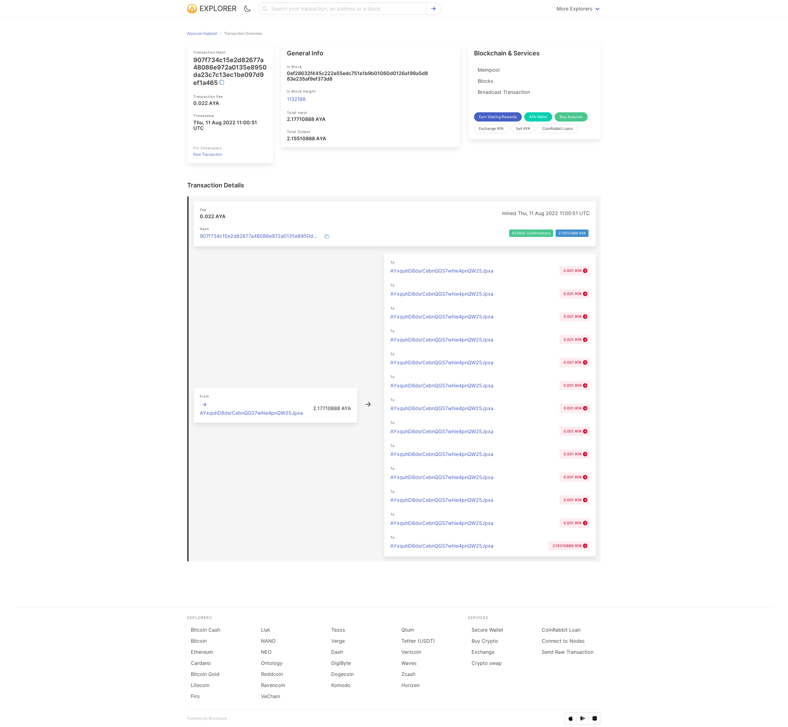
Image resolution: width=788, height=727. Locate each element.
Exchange (483, 652)
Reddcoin (272, 674)
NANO (268, 641)
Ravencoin (273, 685)
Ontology (272, 663)
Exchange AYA (491, 128)
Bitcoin (199, 641)
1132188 (296, 99)
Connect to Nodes (563, 641)
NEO (266, 652)
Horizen (410, 685)
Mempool (489, 70)
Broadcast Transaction (504, 92)
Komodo (341, 685)
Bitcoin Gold (205, 674)
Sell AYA (523, 128)
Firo (195, 696)
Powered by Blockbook (207, 718)
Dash (337, 652)
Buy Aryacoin (571, 116)
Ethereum (202, 652)
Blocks (485, 81)
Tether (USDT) (418, 641)
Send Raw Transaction (567, 652)
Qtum (407, 630)
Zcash (408, 674)
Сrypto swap (487, 663)
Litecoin (200, 685)
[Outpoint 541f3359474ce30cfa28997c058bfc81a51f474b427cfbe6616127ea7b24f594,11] (204, 404)
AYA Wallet (538, 116)
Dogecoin (342, 674)
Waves (408, 663)
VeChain (270, 696)
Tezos (338, 630)
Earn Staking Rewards (498, 116)
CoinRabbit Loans (557, 128)
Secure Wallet (487, 630)
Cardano (201, 663)
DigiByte (341, 663)
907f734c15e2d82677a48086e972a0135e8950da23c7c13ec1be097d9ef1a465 (258, 236)
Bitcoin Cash (205, 630)
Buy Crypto (485, 641)
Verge (338, 641)
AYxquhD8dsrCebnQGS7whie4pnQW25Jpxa (251, 413)
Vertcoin (411, 652)
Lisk (265, 630)
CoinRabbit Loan (561, 630)
